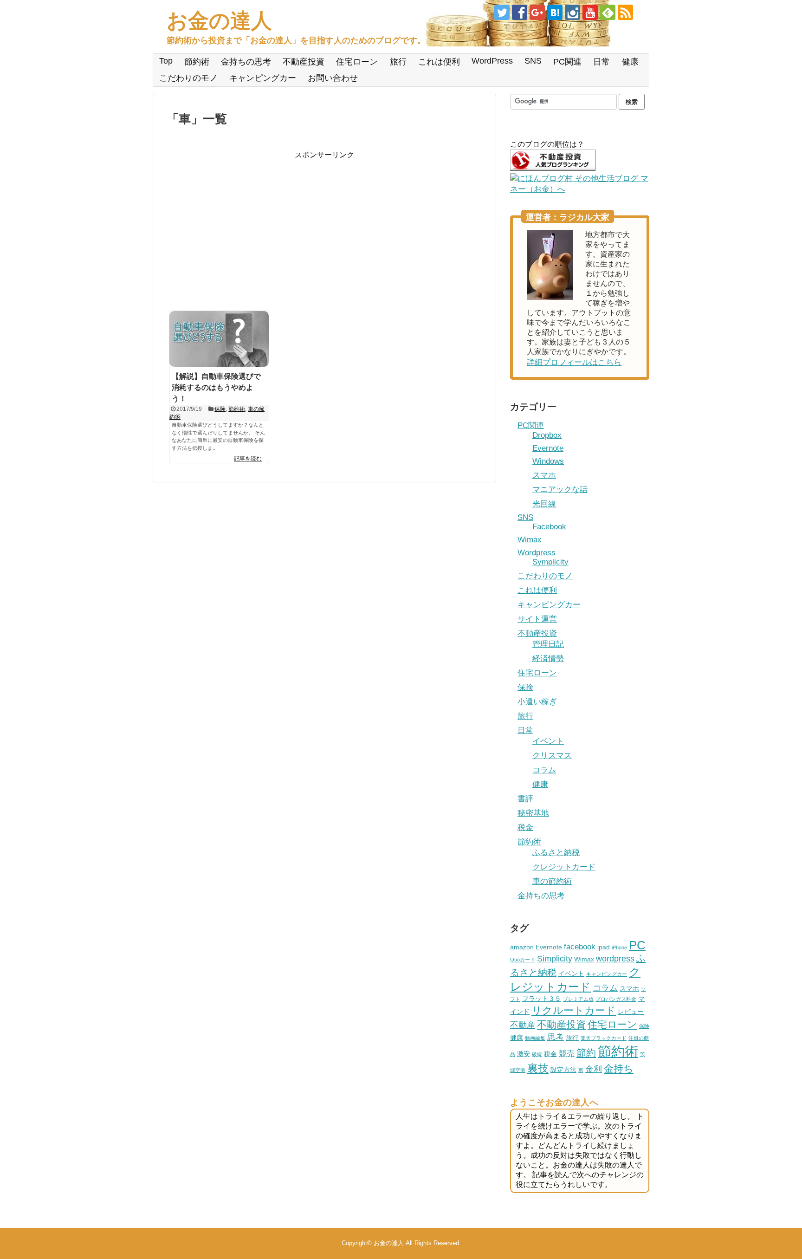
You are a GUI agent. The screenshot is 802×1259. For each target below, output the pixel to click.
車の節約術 (552, 881)
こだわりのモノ (188, 78)
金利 (593, 1069)
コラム (544, 770)
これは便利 (439, 61)
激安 (523, 1054)
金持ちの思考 (246, 61)
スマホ (544, 475)
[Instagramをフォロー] (572, 12)
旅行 (398, 61)
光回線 (544, 504)
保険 (220, 409)
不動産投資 (303, 61)
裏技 (538, 1068)
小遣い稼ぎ (537, 701)
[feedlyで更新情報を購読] (607, 12)
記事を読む (248, 458)
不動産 (522, 1025)
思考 (555, 1037)
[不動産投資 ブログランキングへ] (552, 168)
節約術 (196, 61)
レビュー (631, 1011)
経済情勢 (548, 658)
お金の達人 (219, 20)
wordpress (615, 958)
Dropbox (547, 435)
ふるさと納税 (556, 852)
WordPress (492, 60)
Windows (548, 461)
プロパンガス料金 (615, 999)
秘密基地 (533, 813)
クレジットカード (563, 867)
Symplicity (550, 562)
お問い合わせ (333, 78)
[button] (219, 339)
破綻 (537, 1054)
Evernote (547, 448)
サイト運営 (537, 619)
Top (166, 60)
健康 (630, 61)
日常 (601, 61)
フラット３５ (541, 998)
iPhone (619, 947)
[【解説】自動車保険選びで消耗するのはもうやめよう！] (219, 339)
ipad (603, 947)
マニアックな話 (560, 489)
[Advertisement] (245, 225)
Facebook (549, 526)
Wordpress (536, 552)
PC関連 (567, 61)
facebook (579, 946)
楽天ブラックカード (604, 1038)
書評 (525, 798)
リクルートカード (573, 1010)
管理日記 (548, 644)
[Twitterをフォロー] (502, 12)
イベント (548, 741)
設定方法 (563, 1069)
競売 (567, 1053)
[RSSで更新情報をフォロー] (625, 12)
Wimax (529, 539)
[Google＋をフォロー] (537, 12)
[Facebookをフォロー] (519, 12)
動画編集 (535, 1038)
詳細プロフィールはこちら (574, 362)
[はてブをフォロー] (555, 12)
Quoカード (522, 959)
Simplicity (554, 958)
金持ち (619, 1068)
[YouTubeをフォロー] (590, 12)
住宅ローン (357, 61)
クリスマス (552, 755)
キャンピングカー (262, 78)
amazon (522, 947)
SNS (533, 60)
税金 (525, 827)
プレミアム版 (578, 999)
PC (637, 945)
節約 (586, 1052)
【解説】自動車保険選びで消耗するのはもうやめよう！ (216, 387)
